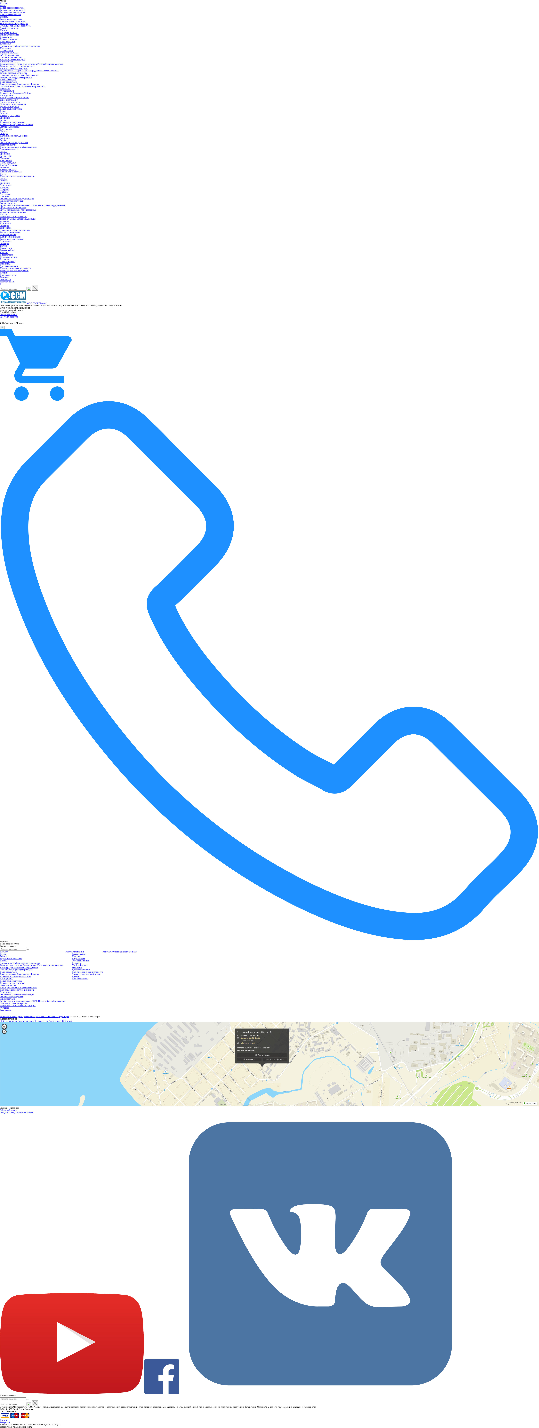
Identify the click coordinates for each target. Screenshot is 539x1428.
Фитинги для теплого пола (13, 212)
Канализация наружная (11, 109)
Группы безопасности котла (13, 73)
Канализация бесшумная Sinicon (15, 93)
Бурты (3, 174)
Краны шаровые (8, 79)
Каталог (4, 3)
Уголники (5, 158)
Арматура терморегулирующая (15, 230)
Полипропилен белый (10, 237)
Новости (4, 252)
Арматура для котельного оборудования (19, 75)
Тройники (5, 118)
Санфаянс (4, 189)
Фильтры (4, 167)
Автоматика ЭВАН (9, 52)
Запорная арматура (9, 149)
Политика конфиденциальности (15, 268)
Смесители (5, 194)
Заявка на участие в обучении (14, 270)
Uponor (3, 214)
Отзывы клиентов (8, 257)
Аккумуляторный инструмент (14, 97)
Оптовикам (5, 279)
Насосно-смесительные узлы (14, 68)
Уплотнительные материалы (13, 216)
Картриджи (5, 223)
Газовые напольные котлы (12, 12)
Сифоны (4, 192)
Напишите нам (25, 1112)
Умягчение (5, 88)
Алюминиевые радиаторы (12, 21)
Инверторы (5, 48)
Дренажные (5, 44)
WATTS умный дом (9, 55)
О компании (6, 248)
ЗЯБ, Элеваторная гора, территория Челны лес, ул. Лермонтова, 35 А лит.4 (36, 1021)
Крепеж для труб (8, 169)
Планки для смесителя (10, 171)
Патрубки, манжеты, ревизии (14, 136)
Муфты (3, 131)
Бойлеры (4, 17)
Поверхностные (7, 41)
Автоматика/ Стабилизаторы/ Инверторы (20, 46)
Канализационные (9, 39)
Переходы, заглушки (10, 115)
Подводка (4, 187)
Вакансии (4, 259)
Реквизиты (5, 264)
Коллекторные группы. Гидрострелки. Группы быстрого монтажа (31, 64)
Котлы (3, 5)
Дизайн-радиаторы (9, 28)
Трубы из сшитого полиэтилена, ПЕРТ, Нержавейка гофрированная (32, 205)
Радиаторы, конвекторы (11, 239)
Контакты (4, 277)
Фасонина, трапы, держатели (14, 142)
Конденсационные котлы (12, 8)
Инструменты (6, 95)
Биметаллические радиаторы (14, 23)
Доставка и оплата (9, 266)
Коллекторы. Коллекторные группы (17, 66)
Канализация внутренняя (12, 122)
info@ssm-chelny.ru (9, 317)
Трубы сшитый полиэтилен (13, 207)
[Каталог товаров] (269, 946)
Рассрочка (5, 1422)
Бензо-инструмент (9, 100)
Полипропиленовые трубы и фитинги (18, 147)
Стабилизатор (6, 50)
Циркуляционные (8, 32)
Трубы (3, 120)
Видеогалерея (6, 255)
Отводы (4, 113)
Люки (3, 111)
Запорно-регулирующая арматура (16, 77)
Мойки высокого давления (13, 104)
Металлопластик (8, 145)
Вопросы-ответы (8, 275)
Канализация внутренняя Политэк (16, 124)
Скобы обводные (8, 163)
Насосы (3, 30)
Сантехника (6, 185)
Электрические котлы (10, 14)
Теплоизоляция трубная (11, 201)
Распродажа (5, 228)
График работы (7, 250)
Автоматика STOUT (10, 61)
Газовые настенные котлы (12, 10)
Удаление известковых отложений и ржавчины (22, 86)
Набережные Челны (12, 323)
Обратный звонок (8, 314)
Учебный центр (7, 261)
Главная (4, 1016)
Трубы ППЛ (6, 156)
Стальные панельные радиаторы (15, 26)
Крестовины (6, 129)
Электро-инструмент (10, 102)
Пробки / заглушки (9, 165)
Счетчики (4, 196)
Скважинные (6, 37)
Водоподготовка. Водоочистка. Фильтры (19, 84)
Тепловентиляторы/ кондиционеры (17, 198)
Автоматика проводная (11, 57)
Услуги (3, 246)
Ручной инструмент (9, 106)
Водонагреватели (8, 82)
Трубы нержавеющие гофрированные (18, 210)
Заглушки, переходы (10, 127)
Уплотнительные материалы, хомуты (18, 219)
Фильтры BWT (7, 91)
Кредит (3, 273)
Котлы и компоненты (10, 232)
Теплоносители (7, 203)
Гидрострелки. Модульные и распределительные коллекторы (29, 70)
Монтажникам (7, 281)
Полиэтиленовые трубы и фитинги (17, 176)
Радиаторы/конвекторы (11, 19)
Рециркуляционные (9, 35)
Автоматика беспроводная (12, 59)
